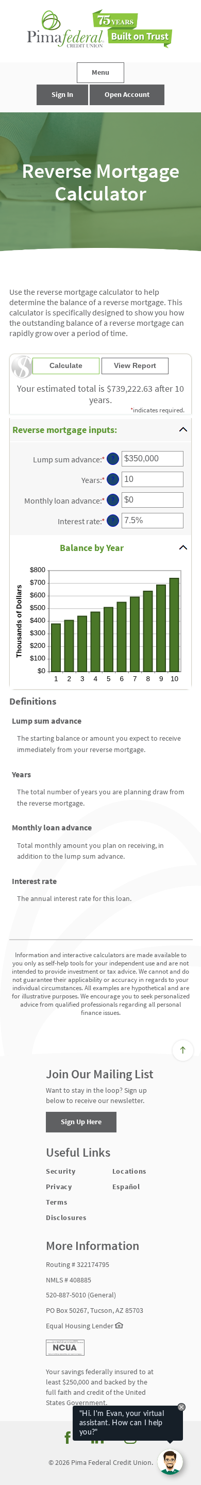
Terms (57, 1202)
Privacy (59, 1186)
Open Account (127, 94)
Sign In (62, 94)
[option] (100, 182)
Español (126, 1186)
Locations (129, 1171)
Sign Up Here (81, 1121)
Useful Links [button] (78, 1152)
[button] (100, 430)
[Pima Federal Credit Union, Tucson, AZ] (100, 31)
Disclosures (66, 1217)
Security (61, 1171)
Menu (100, 72)
